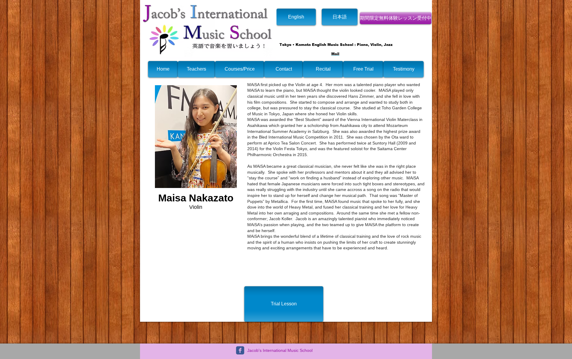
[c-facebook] (240, 350)
